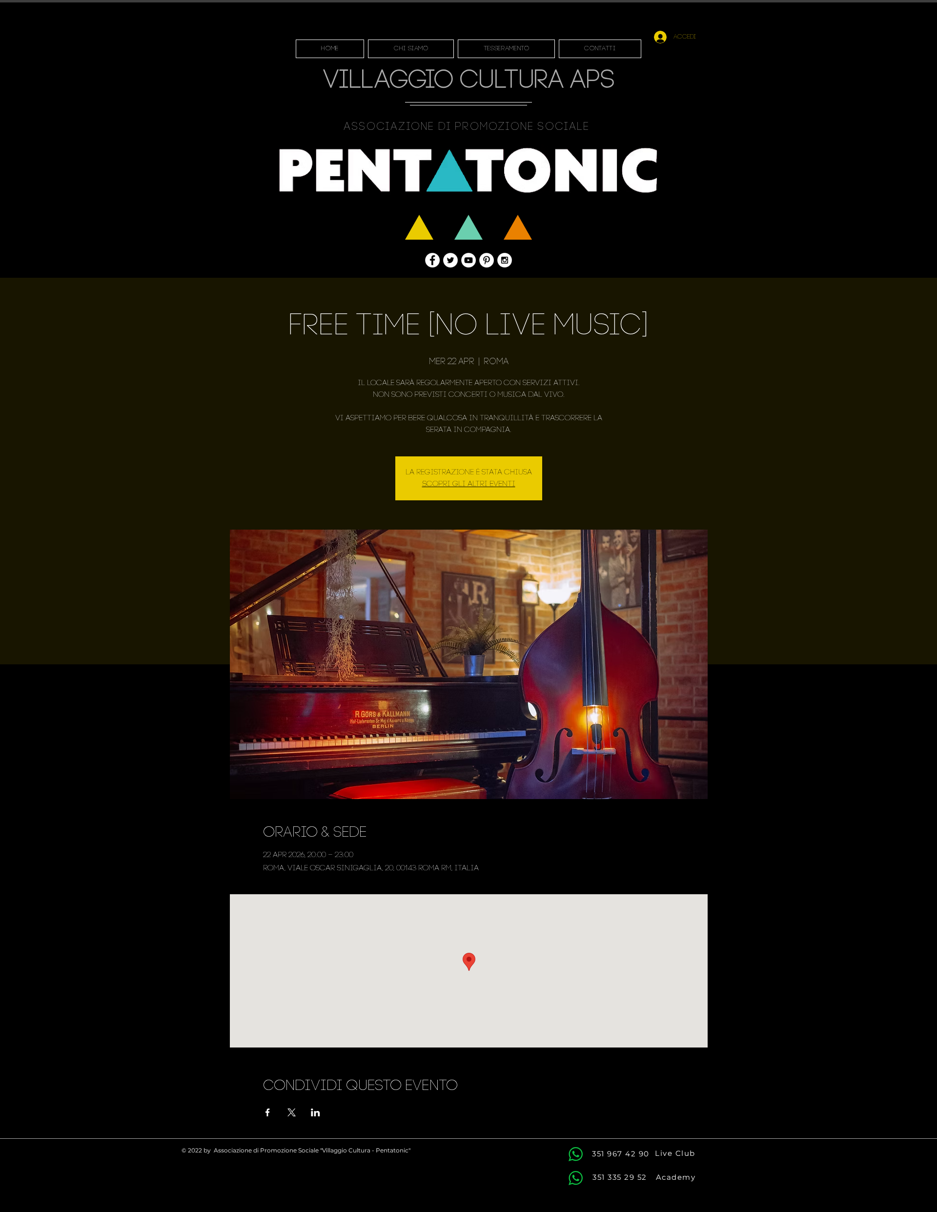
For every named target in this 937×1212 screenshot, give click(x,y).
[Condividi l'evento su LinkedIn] (315, 1112)
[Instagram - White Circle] (504, 260)
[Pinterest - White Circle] (486, 260)
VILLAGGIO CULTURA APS (468, 81)
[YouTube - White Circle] (468, 260)
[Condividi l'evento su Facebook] (267, 1112)
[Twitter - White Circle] (450, 260)
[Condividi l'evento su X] (291, 1112)
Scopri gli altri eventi (468, 484)
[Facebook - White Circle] (432, 260)
